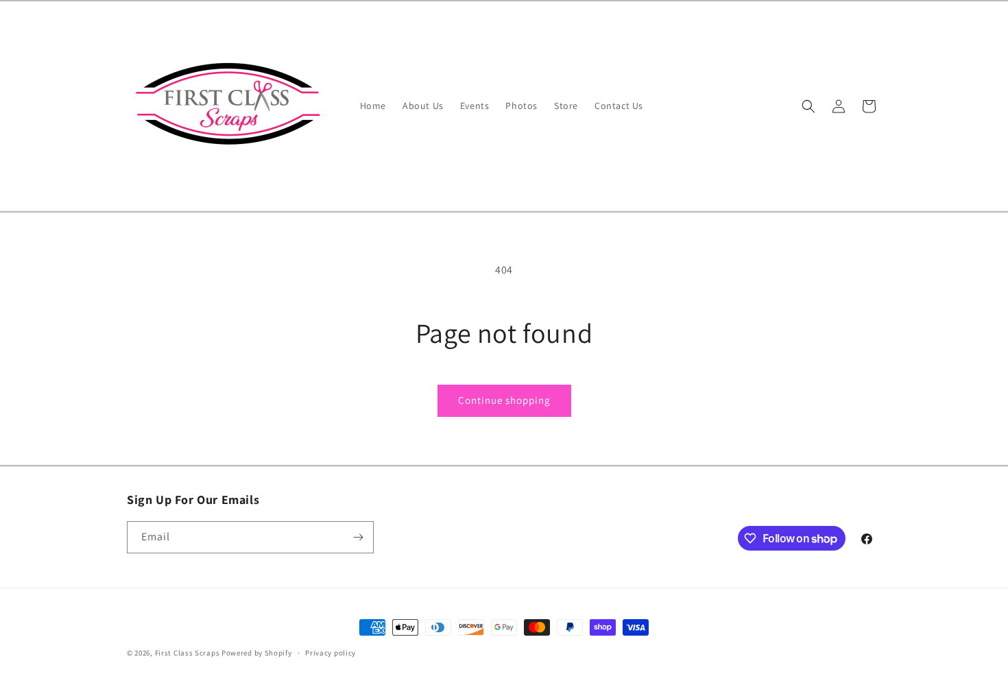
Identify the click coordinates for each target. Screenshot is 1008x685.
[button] (808, 106)
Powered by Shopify (256, 653)
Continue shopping (504, 400)
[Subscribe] (358, 537)
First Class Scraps (187, 653)
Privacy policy (330, 653)
